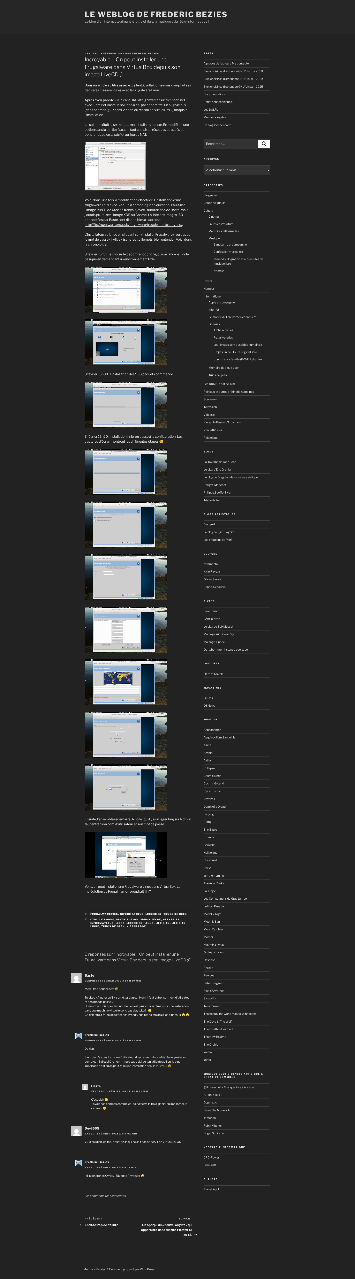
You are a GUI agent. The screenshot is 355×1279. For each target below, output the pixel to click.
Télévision (210, 407)
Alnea (207, 745)
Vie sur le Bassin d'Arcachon (222, 422)
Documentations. (215, 94)
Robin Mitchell (213, 1125)
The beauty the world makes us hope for (230, 1013)
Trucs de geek (175, 914)
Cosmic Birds (212, 775)
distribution (127, 919)
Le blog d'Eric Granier (217, 469)
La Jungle (210, 891)
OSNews (209, 705)
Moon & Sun (212, 921)
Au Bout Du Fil (213, 1094)
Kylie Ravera (212, 571)
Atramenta (211, 564)
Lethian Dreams (214, 906)
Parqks (208, 967)
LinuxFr (208, 698)
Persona (209, 975)
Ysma (207, 1059)
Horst (207, 868)
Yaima (208, 1052)
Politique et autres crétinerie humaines (229, 391)
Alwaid (208, 752)
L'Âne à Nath (212, 618)
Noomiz (218, 270)
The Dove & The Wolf (218, 1021)
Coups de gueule (214, 202)
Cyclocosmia (212, 791)
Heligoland (210, 852)
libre (120, 923)
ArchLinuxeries (223, 330)
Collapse (209, 768)
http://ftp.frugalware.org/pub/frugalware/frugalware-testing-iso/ (133, 225)
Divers (208, 281)
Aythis (208, 760)
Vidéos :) (209, 414)
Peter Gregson (213, 983)
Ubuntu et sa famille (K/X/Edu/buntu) (237, 359)
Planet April (211, 1189)
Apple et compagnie (222, 302)
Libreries (153, 914)
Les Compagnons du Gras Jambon (226, 898)
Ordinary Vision (214, 952)
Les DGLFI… (211, 109)
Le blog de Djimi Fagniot (219, 532)
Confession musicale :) (228, 251)
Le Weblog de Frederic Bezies (156, 14)
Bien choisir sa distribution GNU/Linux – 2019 (233, 78)
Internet (214, 309)
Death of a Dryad (215, 806)
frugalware (151, 919)
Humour (209, 288)
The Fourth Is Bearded (218, 1029)
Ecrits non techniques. (218, 101)
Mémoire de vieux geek (224, 367)
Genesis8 (210, 1165)
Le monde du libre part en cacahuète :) (233, 317)
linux (149, 923)
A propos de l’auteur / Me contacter (227, 63)
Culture (208, 210)
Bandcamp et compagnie (230, 244)
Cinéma (214, 216)
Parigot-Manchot (215, 485)
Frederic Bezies (145, 53)
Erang (207, 821)
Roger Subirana (214, 1133)
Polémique (211, 437)
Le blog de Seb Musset (218, 626)
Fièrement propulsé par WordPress (132, 1269)
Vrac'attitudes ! (213, 430)
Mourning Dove (214, 944)
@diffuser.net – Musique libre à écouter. (229, 1087)
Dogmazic (210, 1102)
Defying (209, 814)
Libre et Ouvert (213, 673)
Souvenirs (210, 399)
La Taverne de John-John (220, 462)
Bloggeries (211, 195)
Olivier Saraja (212, 579)
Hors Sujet (210, 860)
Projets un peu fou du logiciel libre (235, 352)
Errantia (209, 837)
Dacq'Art (209, 524)
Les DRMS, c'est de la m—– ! (222, 384)
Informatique (132, 914)
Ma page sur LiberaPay (219, 634)
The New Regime (215, 1036)
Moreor (208, 937)
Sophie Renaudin (215, 587)
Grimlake (210, 845)
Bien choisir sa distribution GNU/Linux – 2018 (233, 71)
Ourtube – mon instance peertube (226, 649)
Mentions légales (215, 117)
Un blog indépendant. (217, 125)
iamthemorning (214, 875)
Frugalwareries (104, 914)
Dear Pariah (211, 611)
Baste (89, 975)
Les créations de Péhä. (218, 539)
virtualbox (136, 926)
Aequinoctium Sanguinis (219, 737)
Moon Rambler (213, 929)
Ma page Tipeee (214, 642)
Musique (214, 238)
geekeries (171, 919)
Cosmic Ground (214, 783)
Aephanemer (212, 729)
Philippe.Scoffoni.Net (217, 492)
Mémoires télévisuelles (224, 231)
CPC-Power (211, 1157)
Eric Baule (210, 829)
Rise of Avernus (214, 990)
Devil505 (92, 1128)
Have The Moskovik (217, 1110)
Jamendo (210, 1117)
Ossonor (209, 960)
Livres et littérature (221, 224)
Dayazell (209, 798)
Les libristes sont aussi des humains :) (237, 344)
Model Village (212, 914)
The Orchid (211, 1044)
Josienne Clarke (214, 883)
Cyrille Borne (102, 919)
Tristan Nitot (212, 500)
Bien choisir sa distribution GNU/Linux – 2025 (233, 86)
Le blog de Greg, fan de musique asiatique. (231, 477)
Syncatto (210, 998)
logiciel (163, 923)
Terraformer (212, 1006)
